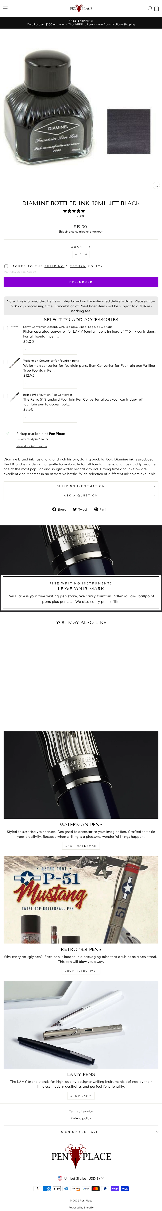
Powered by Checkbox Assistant (20, 271)
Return (78, 266)
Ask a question (81, 495)
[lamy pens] (81, 1025)
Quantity (81, 246)
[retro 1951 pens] (81, 900)
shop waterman (81, 845)
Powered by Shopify (81, 1207)
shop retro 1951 (81, 970)
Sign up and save (80, 1132)
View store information (31, 446)
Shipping (64, 231)
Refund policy (81, 1118)
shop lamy (81, 1095)
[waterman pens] (81, 775)
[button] (74, 211)
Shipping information (81, 486)
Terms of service (81, 1111)
